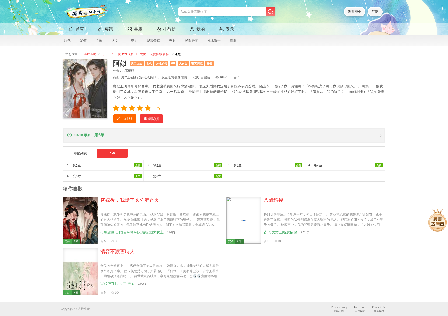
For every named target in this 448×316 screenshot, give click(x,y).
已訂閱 (127, 119)
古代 (118, 54)
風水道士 (213, 41)
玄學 (99, 41)
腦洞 (233, 41)
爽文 (134, 41)
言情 (166, 54)
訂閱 (375, 12)
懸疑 (172, 41)
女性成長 (128, 54)
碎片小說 (90, 54)
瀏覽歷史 (354, 12)
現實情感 (153, 41)
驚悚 (83, 41)
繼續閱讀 (151, 119)
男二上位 (108, 54)
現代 (67, 41)
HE (137, 54)
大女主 (117, 41)
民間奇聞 (191, 41)
